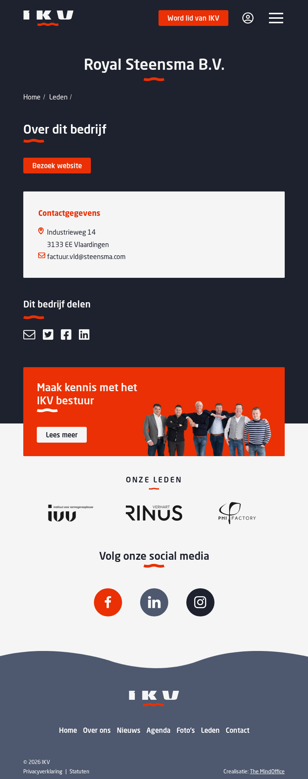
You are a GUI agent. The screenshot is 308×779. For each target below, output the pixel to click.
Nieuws (128, 730)
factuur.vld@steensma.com (86, 256)
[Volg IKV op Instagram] (200, 602)
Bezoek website (57, 165)
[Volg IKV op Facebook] (108, 602)
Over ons (97, 730)
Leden (58, 97)
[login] (248, 18)
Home (32, 97)
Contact (237, 730)
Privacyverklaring (42, 771)
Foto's (186, 730)
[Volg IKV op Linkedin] (154, 602)
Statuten (79, 771)
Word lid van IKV (193, 18)
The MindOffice (267, 771)
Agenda (158, 730)
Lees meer (62, 435)
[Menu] (276, 18)
